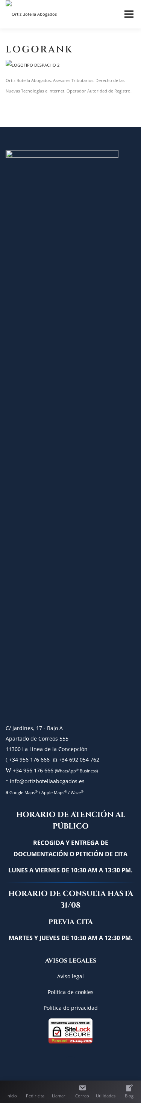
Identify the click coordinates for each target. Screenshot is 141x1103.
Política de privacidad (71, 1007)
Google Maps (23, 792)
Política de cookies (71, 992)
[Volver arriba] (70, 1066)
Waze (77, 792)
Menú (127, 13)
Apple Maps (53, 792)
